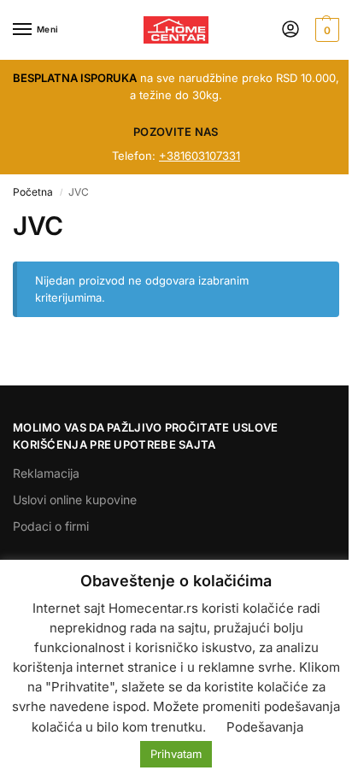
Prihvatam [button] (176, 754)
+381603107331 (199, 155)
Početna (33, 191)
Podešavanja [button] (264, 727)
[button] (325, 30)
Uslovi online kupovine (75, 499)
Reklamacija (46, 473)
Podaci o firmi (51, 526)
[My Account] (290, 30)
